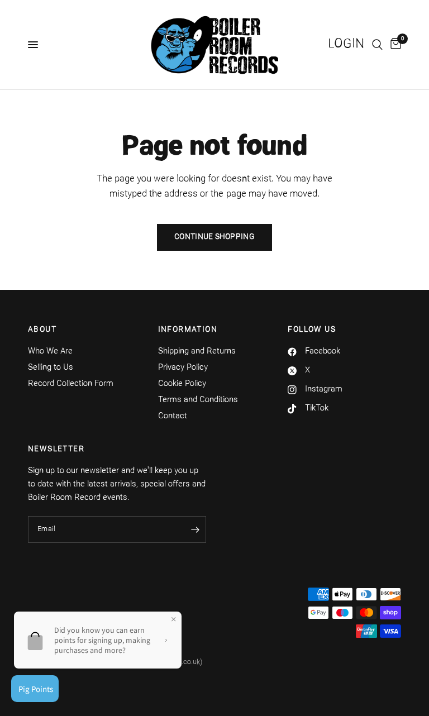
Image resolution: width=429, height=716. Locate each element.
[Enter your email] (195, 529)
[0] (394, 44)
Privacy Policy (183, 368)
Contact (172, 416)
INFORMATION (187, 330)
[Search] (377, 44)
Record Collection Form (70, 384)
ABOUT (42, 330)
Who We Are (50, 351)
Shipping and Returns (197, 351)
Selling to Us (50, 368)
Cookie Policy (182, 384)
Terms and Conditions (198, 400)
